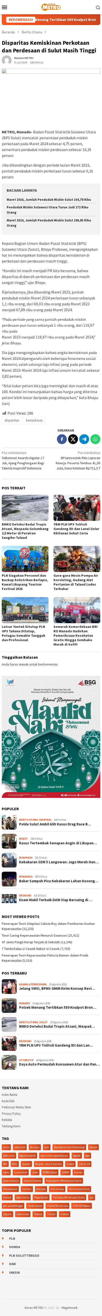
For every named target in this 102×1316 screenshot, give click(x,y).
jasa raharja (11, 1180)
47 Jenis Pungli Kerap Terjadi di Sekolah (31, 942)
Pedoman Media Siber (16, 1107)
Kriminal (45, 819)
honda (78, 1172)
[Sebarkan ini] (62, 439)
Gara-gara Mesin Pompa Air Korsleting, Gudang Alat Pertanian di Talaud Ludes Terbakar (75, 582)
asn (46, 1147)
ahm (6, 1147)
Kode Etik (8, 1101)
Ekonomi (25, 895)
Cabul (70, 1164)
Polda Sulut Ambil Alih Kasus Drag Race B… (55, 824)
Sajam (7, 1214)
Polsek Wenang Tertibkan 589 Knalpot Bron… (57, 1007)
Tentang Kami (11, 1126)
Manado (24, 1003)
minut (7, 1197)
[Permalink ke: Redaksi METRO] (7, 60)
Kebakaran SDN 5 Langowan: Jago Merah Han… (59, 862)
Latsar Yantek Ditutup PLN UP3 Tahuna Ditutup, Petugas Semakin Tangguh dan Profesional (23, 633)
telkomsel (23, 1214)
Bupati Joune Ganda (48, 1164)
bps (87, 1155)
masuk (23, 664)
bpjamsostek (28, 1155)
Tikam (51, 1214)
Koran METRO (34, 1308)
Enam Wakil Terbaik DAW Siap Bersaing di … (55, 900)
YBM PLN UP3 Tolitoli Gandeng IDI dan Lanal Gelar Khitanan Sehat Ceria (76, 528)
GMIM (65, 1172)
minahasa (57, 1189)
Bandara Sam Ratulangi (69, 1147)
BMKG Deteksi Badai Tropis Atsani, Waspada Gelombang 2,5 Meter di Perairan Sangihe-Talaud (25, 531)
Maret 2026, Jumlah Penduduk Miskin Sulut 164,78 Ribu (49, 200)
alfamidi (19, 1147)
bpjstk (76, 1155)
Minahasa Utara (79, 1189)
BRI (5, 1164)
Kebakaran (10, 1189)
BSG (14, 1164)
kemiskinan (34, 420)
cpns (6, 1172)
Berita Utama (28, 819)
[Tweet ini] (73, 439)
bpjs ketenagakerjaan (54, 1155)
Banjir (93, 1147)
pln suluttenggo (13, 1206)
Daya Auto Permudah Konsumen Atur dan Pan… (59, 1064)
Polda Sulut (35, 1206)
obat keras (22, 1197)
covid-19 (84, 1164)
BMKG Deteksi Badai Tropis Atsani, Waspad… (57, 1026)
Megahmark (69, 1308)
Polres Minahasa (57, 1206)
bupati (26, 1164)
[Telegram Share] (84, 439)
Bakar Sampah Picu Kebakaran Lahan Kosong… (58, 881)
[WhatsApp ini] (95, 439)
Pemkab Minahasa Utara (69, 1197)
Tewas (38, 1214)
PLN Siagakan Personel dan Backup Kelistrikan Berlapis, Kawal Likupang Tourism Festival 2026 (25, 582)
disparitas (11, 420)
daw (35, 1172)
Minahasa (25, 857)
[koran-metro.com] (51, 6)
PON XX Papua (81, 1206)
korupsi (41, 1189)
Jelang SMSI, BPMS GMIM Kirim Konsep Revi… (57, 988)
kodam (26, 1189)
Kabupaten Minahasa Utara (63, 1180)
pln (92, 1197)
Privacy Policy (11, 1114)
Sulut (43, 1022)
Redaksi (7, 1120)
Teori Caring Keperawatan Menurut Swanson (34, 935)
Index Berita (9, 1095)
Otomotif (26, 1060)
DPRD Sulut (50, 1172)
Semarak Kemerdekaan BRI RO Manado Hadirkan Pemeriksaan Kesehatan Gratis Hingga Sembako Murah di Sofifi (75, 635)
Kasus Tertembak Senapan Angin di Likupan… (58, 843)
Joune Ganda (32, 1180)
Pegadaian (41, 1197)
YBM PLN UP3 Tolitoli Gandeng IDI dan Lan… (56, 1045)
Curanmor (20, 1172)
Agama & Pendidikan (33, 984)
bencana (9, 1155)
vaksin (64, 1214)
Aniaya (34, 1147)
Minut (23, 838)
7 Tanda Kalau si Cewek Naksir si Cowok (31, 948)
